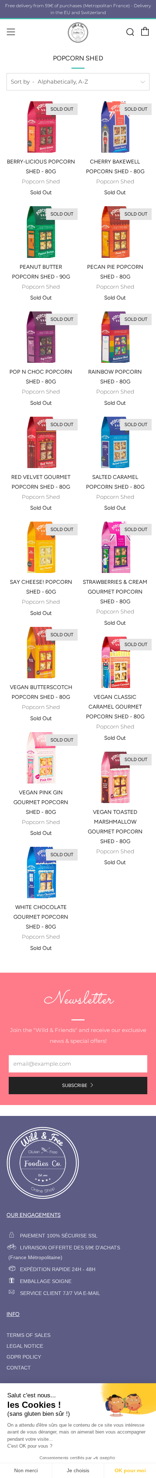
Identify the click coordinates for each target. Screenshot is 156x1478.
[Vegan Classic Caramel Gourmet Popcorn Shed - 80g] (115, 662)
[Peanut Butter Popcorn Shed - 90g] (41, 232)
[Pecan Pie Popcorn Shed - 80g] (115, 232)
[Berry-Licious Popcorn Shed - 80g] (41, 127)
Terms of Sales (28, 1335)
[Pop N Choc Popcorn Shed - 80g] (41, 337)
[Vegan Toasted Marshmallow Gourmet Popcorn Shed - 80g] (115, 777)
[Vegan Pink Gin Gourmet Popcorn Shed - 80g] (41, 757)
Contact (19, 1368)
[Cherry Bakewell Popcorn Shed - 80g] (115, 127)
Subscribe (74, 1085)
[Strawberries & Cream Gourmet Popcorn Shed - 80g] (115, 547)
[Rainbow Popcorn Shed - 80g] (115, 337)
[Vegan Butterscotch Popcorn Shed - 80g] (41, 652)
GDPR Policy (24, 1357)
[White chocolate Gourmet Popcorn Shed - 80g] (41, 872)
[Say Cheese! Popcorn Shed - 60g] (41, 547)
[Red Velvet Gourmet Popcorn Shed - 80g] (41, 442)
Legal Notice (25, 1346)
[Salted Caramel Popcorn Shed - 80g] (115, 442)
